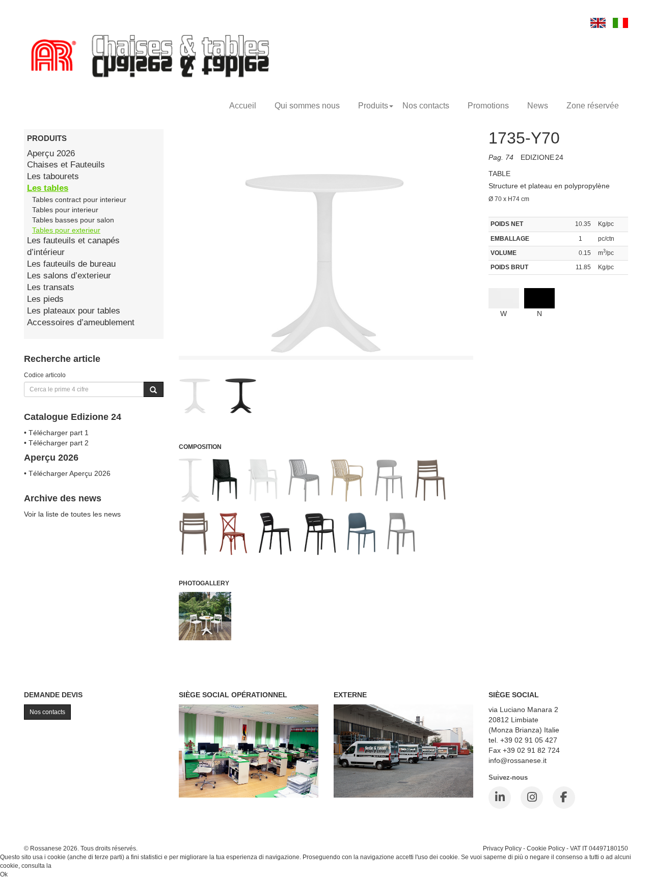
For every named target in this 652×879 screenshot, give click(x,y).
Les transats (50, 287)
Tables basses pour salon (73, 220)
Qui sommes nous (307, 105)
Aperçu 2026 (51, 153)
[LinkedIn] (499, 797)
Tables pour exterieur (66, 230)
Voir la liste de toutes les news (72, 514)
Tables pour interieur (65, 210)
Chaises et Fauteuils (66, 164)
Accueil (242, 105)
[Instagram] (532, 797)
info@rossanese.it (517, 760)
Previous (156, 397)
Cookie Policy (546, 848)
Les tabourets (53, 176)
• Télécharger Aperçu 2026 (67, 473)
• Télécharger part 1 (56, 433)
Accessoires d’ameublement (80, 322)
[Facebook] (564, 797)
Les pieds (45, 299)
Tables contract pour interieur (79, 199)
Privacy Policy (502, 848)
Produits (373, 105)
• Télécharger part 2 (56, 443)
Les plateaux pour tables (73, 311)
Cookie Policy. (72, 865)
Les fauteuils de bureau (71, 264)
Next (496, 397)
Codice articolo (45, 375)
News (537, 105)
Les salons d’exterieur (69, 275)
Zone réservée (592, 105)
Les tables (47, 188)
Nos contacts (425, 105)
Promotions (488, 105)
